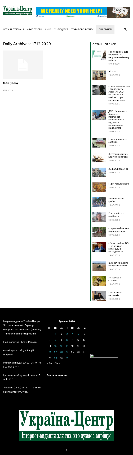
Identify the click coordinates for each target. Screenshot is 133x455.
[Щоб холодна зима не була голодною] (99, 266)
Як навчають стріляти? (115, 279)
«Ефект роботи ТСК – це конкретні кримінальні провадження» (118, 247)
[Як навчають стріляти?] (99, 281)
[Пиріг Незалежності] (99, 187)
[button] (125, 29)
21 (50, 352)
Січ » (57, 363)
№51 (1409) (10, 83)
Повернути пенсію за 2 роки (117, 140)
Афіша (48, 29)
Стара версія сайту (82, 29)
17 (67, 346)
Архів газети (34, 29)
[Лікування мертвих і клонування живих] (99, 157)
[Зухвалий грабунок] (99, 172)
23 (61, 352)
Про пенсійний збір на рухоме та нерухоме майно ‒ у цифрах (118, 55)
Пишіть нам (105, 29)
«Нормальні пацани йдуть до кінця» (118, 229)
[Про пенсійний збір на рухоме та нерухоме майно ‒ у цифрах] (99, 55)
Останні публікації (13, 29)
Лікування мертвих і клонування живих (118, 155)
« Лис (49, 363)
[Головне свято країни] (99, 202)
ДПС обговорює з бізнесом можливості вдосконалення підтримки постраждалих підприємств (117, 119)
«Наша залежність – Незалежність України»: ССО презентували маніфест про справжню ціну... (119, 93)
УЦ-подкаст (61, 29)
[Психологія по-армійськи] (99, 217)
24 (67, 352)
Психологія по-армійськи (116, 215)
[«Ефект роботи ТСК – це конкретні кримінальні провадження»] (99, 247)
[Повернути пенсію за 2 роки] (99, 143)
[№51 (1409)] (23, 64)
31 (67, 358)
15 (55, 346)
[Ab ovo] (99, 75)
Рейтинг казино (57, 375)
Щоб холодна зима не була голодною (118, 264)
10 (67, 340)
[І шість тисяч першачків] (99, 296)
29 (55, 358)
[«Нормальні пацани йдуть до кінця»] (99, 232)
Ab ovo (112, 71)
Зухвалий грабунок (118, 169)
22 (55, 352)
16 (61, 346)
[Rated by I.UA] (104, 357)
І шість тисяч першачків (115, 294)
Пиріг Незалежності (118, 183)
